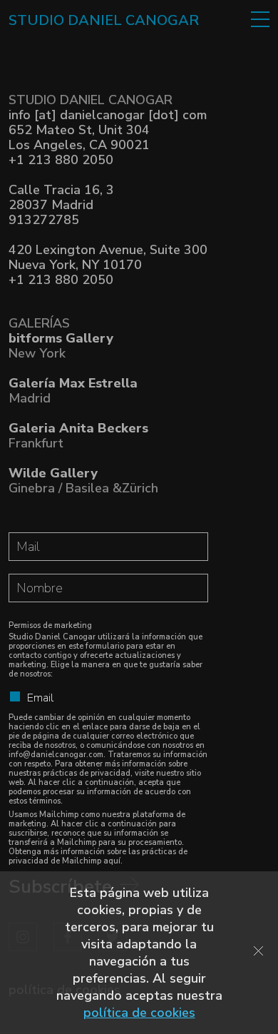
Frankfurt (78, 436)
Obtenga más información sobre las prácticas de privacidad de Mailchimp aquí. (98, 856)
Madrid (73, 391)
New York (61, 346)
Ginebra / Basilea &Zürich (83, 481)
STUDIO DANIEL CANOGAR (104, 20)
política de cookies (139, 1012)
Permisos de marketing (50, 625)
